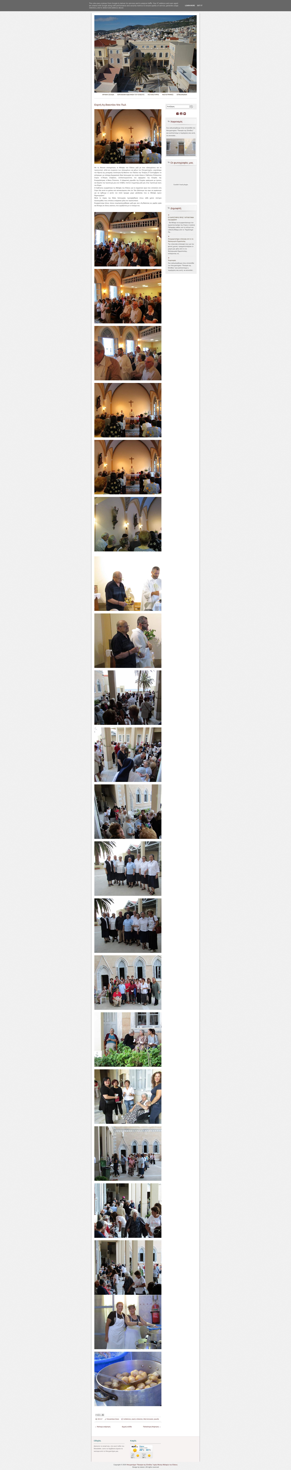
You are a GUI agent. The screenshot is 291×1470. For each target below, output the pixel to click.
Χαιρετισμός (177, 121)
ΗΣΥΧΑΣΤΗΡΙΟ (153, 95)
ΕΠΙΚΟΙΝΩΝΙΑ (182, 95)
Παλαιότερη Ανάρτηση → (152, 1427)
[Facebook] (177, 114)
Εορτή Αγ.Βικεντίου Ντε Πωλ (110, 104)
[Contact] (184, 114)
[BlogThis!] (99, 1415)
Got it (199, 5)
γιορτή (134, 1419)
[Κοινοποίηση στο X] (101, 1415)
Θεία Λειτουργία (148, 1419)
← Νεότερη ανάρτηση (102, 1427)
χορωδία (156, 1419)
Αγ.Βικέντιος (127, 1419)
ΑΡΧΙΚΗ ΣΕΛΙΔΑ (108, 95)
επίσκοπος (139, 1419)
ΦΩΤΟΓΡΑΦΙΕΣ (167, 95)
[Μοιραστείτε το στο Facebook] (103, 1415)
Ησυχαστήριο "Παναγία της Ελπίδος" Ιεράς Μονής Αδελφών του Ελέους (152, 1465)
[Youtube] (181, 114)
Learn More (190, 5)
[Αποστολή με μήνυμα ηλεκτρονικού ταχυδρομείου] (96, 1415)
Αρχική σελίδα (127, 1427)
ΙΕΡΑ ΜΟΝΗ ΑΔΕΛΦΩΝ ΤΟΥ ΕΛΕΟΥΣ (130, 95)
